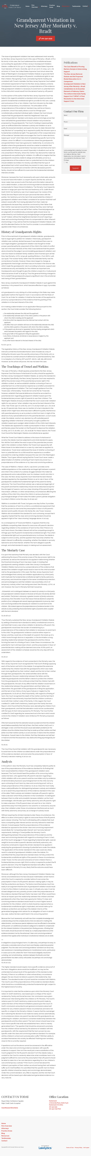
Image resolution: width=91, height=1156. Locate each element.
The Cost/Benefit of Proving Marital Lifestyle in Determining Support (75, 69)
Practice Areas (52, 6)
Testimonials (76, 6)
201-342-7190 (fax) (55, 1109)
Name (66, 115)
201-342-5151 (46, 38)
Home (27, 6)
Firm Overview (35, 6)
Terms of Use (70, 1147)
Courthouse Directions (9, 1108)
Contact (85, 6)
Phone (66, 122)
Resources (65, 6)
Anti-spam (86, 1147)
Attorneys (44, 6)
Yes (66, 162)
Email (66, 128)
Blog (58, 6)
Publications (70, 62)
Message (67, 135)
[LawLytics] (45, 1148)
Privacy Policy (78, 1147)
